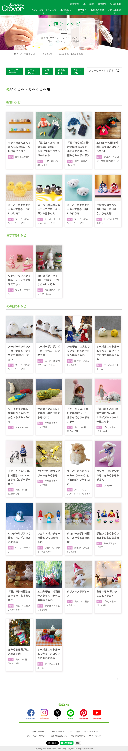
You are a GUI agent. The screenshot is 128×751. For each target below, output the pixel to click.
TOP (16, 54)
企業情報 (74, 4)
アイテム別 (47, 54)
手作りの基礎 (97, 10)
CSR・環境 (88, 4)
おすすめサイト (91, 731)
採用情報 (102, 4)
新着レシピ (61, 71)
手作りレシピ (67, 10)
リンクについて (78, 736)
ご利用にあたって (59, 736)
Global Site (115, 4)
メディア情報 (74, 731)
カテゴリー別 (13, 71)
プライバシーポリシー (37, 736)
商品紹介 (82, 10)
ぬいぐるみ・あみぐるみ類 (71, 54)
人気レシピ (77, 71)
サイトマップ (95, 736)
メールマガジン (57, 731)
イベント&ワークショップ (43, 10)
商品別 (47, 71)
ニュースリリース (38, 731)
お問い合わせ (114, 10)
